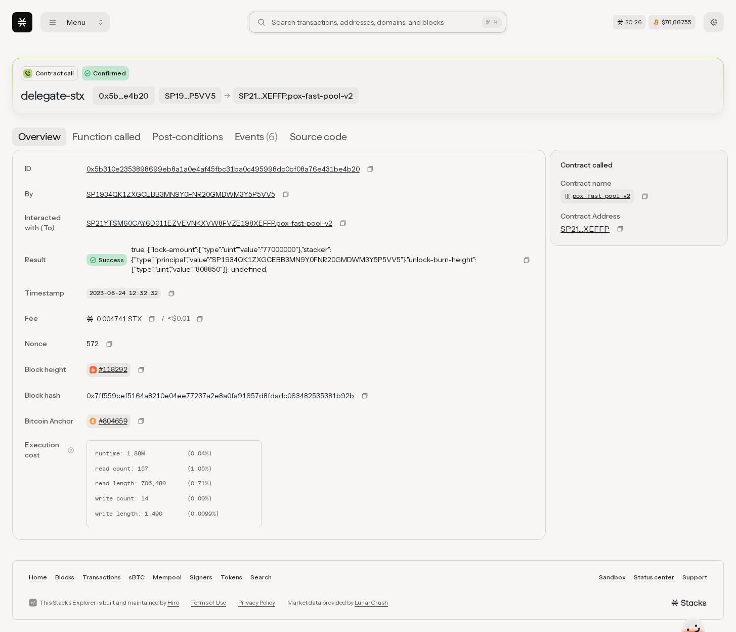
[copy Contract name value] (645, 196)
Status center (654, 577)
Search (261, 577)
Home (38, 577)
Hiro (173, 602)
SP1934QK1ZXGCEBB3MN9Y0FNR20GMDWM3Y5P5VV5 (180, 194)
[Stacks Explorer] (22, 22)
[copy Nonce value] (109, 344)
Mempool (167, 577)
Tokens (231, 577)
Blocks (64, 577)
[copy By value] (285, 194)
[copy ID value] (370, 169)
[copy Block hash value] (364, 395)
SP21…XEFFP (585, 229)
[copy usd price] (199, 318)
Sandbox (612, 577)
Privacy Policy (256, 602)
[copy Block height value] (141, 369)
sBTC (137, 577)
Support (694, 577)
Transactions (101, 577)
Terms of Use (208, 602)
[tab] (39, 137)
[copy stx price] (151, 318)
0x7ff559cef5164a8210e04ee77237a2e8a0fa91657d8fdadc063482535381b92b (220, 395)
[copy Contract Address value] (620, 228)
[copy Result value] (526, 260)
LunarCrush (371, 602)
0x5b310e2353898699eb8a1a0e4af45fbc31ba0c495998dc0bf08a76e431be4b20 (223, 169)
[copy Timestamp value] (171, 293)
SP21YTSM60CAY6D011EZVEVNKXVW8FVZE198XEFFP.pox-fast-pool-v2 (209, 223)
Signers (201, 577)
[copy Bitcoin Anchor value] (141, 421)
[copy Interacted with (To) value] (343, 223)
